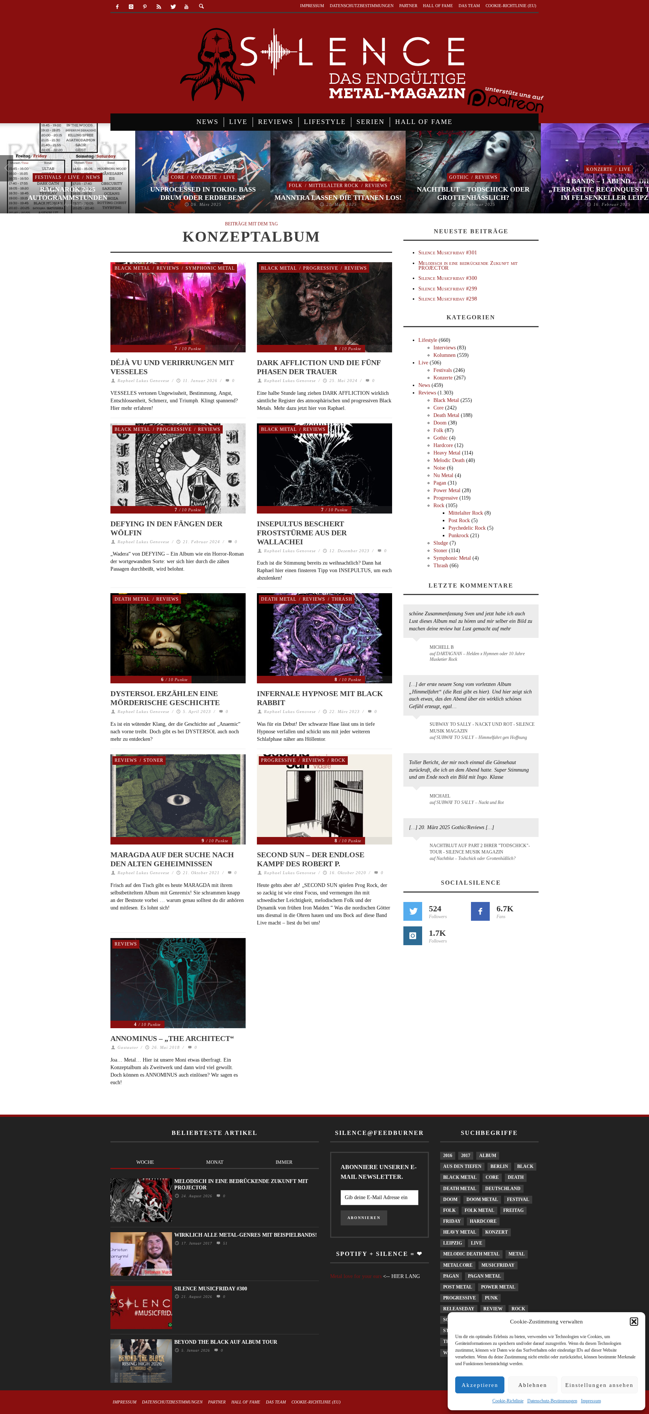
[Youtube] (186, 7)
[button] (634, 1321)
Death (516, 1177)
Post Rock (459, 520)
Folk (295, 185)
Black (525, 1166)
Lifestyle (427, 340)
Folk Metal (479, 1210)
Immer (284, 1162)
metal (517, 1254)
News (93, 177)
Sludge (440, 543)
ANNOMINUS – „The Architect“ (172, 1038)
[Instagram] (131, 7)
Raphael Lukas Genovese (143, 380)
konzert (496, 1232)
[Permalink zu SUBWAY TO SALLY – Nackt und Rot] (418, 799)
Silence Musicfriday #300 (447, 278)
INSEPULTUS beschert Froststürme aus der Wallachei (302, 533)
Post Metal (457, 1287)
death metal (459, 1188)
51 (224, 1243)
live (476, 1243)
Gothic (459, 177)
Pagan (439, 483)
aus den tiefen (462, 1166)
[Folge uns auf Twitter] (412, 911)
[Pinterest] (145, 7)
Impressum (591, 1400)
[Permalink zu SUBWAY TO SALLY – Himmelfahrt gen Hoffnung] (418, 728)
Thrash (342, 599)
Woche (145, 1162)
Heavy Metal (446, 453)
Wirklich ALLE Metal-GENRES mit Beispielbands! (245, 1235)
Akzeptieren (480, 1385)
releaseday (458, 1308)
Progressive (320, 268)
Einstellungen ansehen (599, 1385)
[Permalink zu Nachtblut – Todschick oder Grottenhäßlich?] (418, 850)
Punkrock (458, 535)
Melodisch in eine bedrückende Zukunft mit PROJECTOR (468, 265)
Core (177, 177)
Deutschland (503, 1188)
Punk (491, 1298)
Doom (440, 423)
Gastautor (128, 1047)
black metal (460, 1177)
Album (487, 1155)
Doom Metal (482, 1199)
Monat (214, 1162)
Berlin (499, 1166)
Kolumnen (444, 355)
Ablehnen (532, 1385)
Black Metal (132, 268)
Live (74, 177)
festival (518, 1199)
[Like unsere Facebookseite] (480, 911)
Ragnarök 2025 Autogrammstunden (67, 193)
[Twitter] (173, 7)
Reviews (376, 185)
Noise (439, 468)
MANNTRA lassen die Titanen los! (338, 197)
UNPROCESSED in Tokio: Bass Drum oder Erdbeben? (203, 193)
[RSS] (159, 7)
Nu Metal (443, 475)
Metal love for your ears (356, 1276)
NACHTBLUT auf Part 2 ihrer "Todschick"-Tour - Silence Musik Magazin (480, 849)
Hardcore (443, 445)
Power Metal (446, 490)
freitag (513, 1210)
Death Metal (132, 599)
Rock (338, 760)
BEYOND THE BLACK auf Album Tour (225, 1342)
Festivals (48, 177)
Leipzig (452, 1243)
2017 (465, 1155)
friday (452, 1221)
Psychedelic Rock (467, 528)
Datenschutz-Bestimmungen (552, 1400)
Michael (440, 796)
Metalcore (457, 1265)
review (493, 1308)
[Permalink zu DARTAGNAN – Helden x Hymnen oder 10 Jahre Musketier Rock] (418, 651)
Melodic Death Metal (471, 1254)
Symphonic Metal (210, 268)
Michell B (442, 647)
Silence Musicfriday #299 (447, 289)
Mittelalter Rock (334, 185)
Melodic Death (449, 460)
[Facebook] (117, 7)
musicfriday (498, 1265)
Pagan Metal (484, 1276)
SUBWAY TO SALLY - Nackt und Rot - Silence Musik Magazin (482, 727)
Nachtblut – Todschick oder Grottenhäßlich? (473, 193)
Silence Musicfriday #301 (447, 252)
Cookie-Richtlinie (508, 1400)
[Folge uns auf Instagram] (412, 935)
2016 (447, 1155)
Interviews (444, 347)
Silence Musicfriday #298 (447, 299)
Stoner (153, 760)
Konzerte (204, 177)
